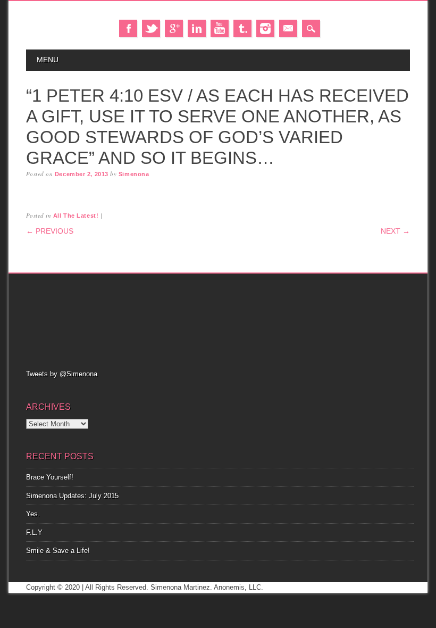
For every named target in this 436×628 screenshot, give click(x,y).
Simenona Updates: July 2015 (72, 496)
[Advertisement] (219, 320)
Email (288, 28)
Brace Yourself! (49, 477)
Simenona (134, 174)
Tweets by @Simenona (61, 374)
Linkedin (197, 28)
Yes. (33, 514)
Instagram (265, 28)
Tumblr (242, 28)
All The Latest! (75, 215)
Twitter (151, 28)
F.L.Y (34, 532)
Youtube (220, 28)
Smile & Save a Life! (58, 551)
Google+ (174, 28)
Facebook (128, 28)
